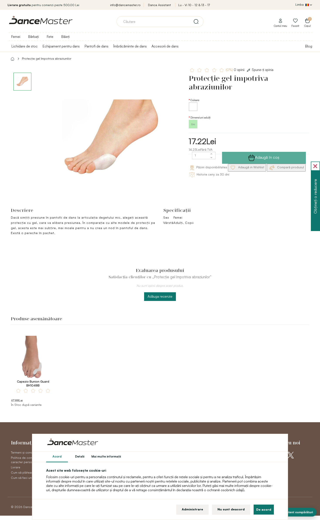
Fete (50, 36)
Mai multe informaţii (106, 456)
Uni (193, 124)
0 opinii (235, 70)
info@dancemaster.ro (125, 5)
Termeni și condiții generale (30, 452)
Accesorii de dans (165, 46)
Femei (15, 36)
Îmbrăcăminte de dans (130, 46)
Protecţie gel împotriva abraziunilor (46, 58)
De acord (263, 509)
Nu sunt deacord (231, 509)
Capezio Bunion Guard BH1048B (33, 383)
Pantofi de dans (96, 46)
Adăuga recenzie (160, 296)
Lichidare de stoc (24, 46)
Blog (308, 46)
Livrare (15, 467)
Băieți (65, 36)
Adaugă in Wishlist (250, 167)
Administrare (192, 509)
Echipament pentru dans (61, 46)
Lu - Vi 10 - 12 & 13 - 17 (194, 5)
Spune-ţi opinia (262, 70)
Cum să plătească (23, 472)
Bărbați (33, 36)
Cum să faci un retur (25, 477)
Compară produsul (290, 167)
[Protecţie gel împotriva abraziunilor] (111, 139)
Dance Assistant (159, 5)
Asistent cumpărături (297, 512)
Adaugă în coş (267, 157)
